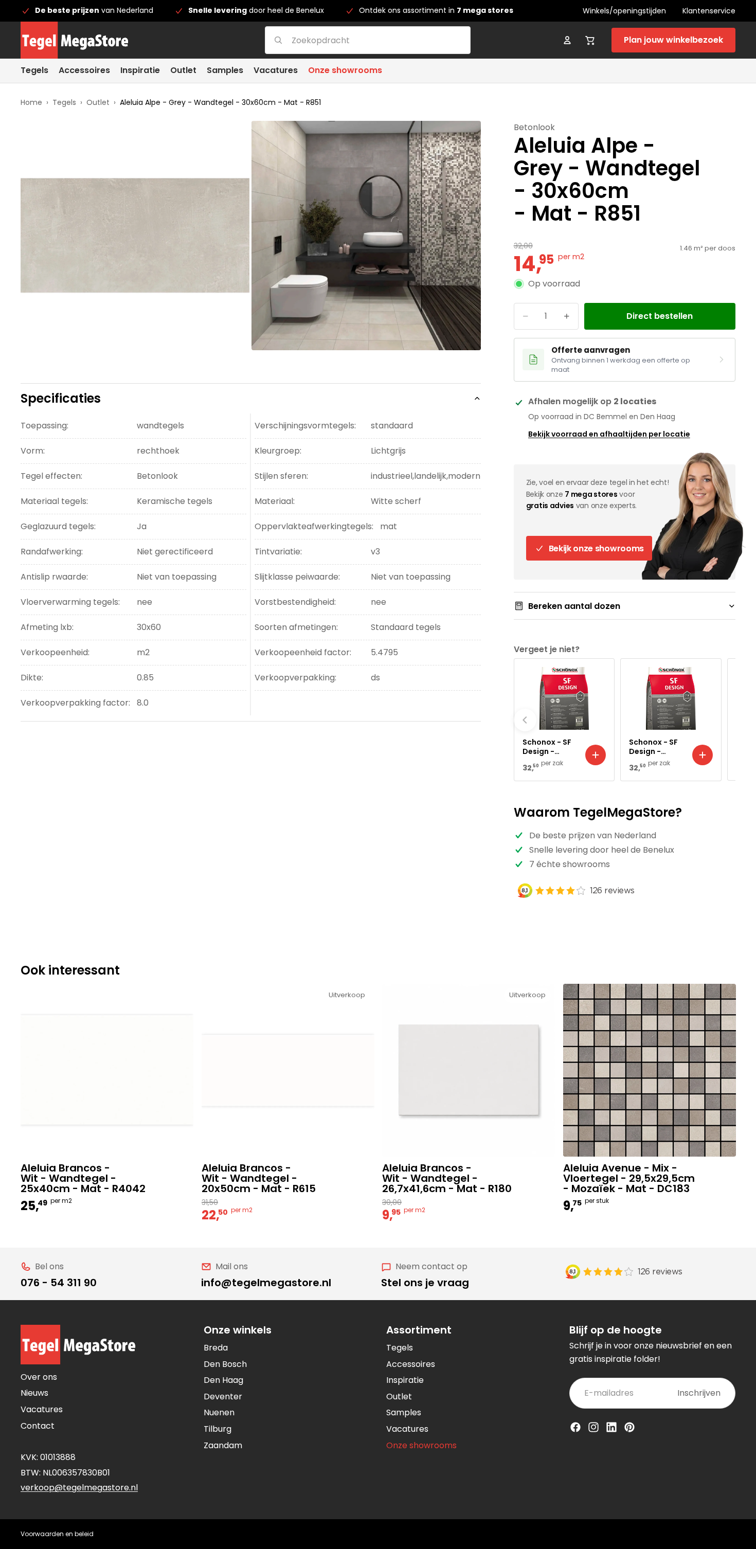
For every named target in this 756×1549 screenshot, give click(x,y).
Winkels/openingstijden (624, 11)
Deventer (223, 1396)
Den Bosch (225, 1364)
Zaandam (223, 1445)
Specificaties (61, 398)
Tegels (64, 102)
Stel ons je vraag (425, 1282)
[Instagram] (593, 1427)
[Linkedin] (611, 1427)
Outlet (98, 102)
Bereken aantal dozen (574, 606)
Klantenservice (708, 11)
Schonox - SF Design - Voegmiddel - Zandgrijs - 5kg (548, 746)
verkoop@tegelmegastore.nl (79, 1487)
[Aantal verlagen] (525, 316)
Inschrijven (699, 1393)
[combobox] (355, 39)
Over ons (39, 1377)
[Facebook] (575, 1427)
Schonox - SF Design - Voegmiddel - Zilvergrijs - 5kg (655, 746)
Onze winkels (238, 1330)
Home (31, 102)
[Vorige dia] (525, 720)
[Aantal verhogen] (566, 316)
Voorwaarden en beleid (57, 1533)
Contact (38, 1426)
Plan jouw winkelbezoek (673, 40)
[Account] (567, 40)
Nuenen (219, 1412)
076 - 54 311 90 (59, 1282)
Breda (216, 1348)
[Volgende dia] (724, 720)
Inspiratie (405, 1380)
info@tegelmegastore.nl (266, 1282)
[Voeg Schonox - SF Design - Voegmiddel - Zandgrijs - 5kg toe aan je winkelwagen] (595, 755)
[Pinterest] (629, 1427)
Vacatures (42, 1409)
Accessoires (410, 1364)
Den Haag (223, 1380)
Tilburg (217, 1429)
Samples (403, 1412)
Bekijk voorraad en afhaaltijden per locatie (609, 434)
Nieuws (34, 1393)
